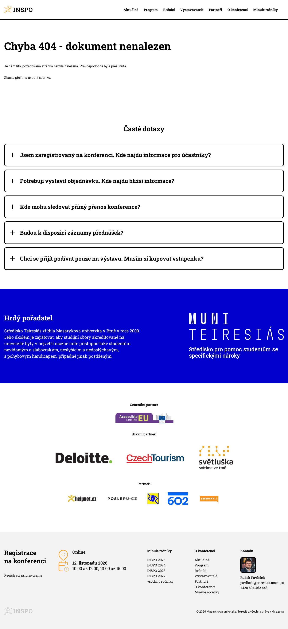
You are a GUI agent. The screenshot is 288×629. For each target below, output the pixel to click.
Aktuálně (131, 9)
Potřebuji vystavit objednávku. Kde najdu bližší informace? (97, 181)
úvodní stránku (39, 78)
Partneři (215, 9)
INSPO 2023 (156, 570)
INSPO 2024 (156, 565)
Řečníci (169, 9)
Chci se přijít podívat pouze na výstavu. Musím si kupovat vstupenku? (111, 258)
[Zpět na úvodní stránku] (18, 10)
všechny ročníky (160, 581)
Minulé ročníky (265, 9)
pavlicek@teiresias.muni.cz (262, 582)
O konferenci (237, 9)
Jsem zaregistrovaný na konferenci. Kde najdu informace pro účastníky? (115, 155)
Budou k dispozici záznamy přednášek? (71, 232)
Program (151, 9)
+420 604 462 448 (254, 587)
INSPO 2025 (156, 560)
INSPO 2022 (156, 576)
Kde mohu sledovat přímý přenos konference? (80, 206)
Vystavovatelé (191, 9)
